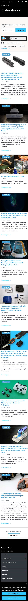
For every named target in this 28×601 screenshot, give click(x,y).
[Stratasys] (3, 2)
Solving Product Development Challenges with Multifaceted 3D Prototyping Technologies (12, 263)
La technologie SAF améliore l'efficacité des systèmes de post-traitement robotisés (12, 496)
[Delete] (15, 46)
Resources (6, 5)
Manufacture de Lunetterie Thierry (13, 176)
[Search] (22, 2)
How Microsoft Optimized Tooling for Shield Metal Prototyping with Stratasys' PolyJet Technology (13, 308)
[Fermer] (26, 583)
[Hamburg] (26, 2)
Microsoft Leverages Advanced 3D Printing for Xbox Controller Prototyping (13, 403)
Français (12, 2)
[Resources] (2, 6)
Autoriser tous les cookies (14, 598)
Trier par (7, 38)
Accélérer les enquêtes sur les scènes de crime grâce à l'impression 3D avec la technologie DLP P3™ (14, 215)
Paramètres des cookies (14, 593)
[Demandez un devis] (19, 2)
